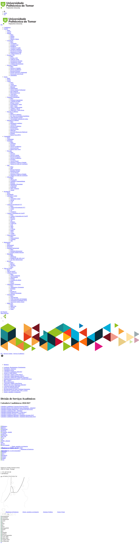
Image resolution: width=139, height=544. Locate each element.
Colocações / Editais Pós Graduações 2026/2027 (16, 377)
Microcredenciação (15, 92)
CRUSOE (13, 265)
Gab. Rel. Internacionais (16, 259)
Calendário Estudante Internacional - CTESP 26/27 (14, 412)
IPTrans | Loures (14, 103)
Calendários (13, 124)
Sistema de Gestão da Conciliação (19, 164)
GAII (11, 201)
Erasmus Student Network (17, 252)
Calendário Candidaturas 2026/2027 (13, 371)
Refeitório (12, 288)
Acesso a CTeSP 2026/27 (10, 373)
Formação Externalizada (13, 97)
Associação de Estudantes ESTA (18, 300)
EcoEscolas (13, 187)
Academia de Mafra (15, 101)
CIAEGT (12, 219)
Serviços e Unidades (12, 65)
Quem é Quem (61, 512)
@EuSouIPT (10, 177)
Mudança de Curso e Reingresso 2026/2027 (15, 384)
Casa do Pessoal (14, 161)
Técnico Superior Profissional (17, 90)
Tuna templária (14, 277)
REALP (9, 261)
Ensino (5, 76)
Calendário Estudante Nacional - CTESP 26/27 (13, 413)
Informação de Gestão (15, 52)
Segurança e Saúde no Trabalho (18, 162)
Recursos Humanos (15, 71)
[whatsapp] (17, 515)
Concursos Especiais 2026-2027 (12, 386)
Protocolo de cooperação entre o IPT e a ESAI (15, 390)
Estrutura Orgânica (48, 512)
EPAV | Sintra (13, 106)
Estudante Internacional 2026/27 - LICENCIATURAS (18, 379)
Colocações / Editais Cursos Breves (13, 383)
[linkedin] (11, 515)
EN (5, 14)
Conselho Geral (14, 45)
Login (5, 13)
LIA (11, 203)
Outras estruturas (11, 235)
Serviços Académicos (15, 69)
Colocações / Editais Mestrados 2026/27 (14, 376)
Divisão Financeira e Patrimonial (18, 72)
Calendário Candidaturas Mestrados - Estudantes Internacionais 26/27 (18, 416)
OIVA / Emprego (14, 188)
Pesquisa (5, 311)
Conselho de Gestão (15, 47)
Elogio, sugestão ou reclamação (30, 512)
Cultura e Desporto (12, 272)
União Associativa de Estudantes (18, 299)
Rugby (12, 281)
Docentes (9, 151)
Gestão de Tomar (14, 59)
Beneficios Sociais (15, 171)
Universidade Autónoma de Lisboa (19, 119)
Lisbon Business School (16, 117)
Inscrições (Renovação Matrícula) (18, 132)
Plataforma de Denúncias (12, 512)
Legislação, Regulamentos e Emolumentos (14, 367)
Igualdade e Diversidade (16, 184)
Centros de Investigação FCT (14, 204)
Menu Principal (4, 313)
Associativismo (11, 294)
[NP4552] (3, 452)
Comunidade (7, 136)
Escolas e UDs (11, 55)
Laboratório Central (12, 196)
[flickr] (14, 515)
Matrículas (13, 130)
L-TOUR (12, 229)
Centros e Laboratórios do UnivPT (16, 213)
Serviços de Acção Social (16, 74)
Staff (8, 165)
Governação (10, 40)
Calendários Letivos (9, 370)
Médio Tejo (10, 303)
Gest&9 (12, 233)
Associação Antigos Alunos (17, 301)
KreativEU (10, 246)
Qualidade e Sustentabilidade (17, 181)
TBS (11, 241)
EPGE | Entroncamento (16, 107)
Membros (6, 364)
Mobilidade (10, 254)
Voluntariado (13, 185)
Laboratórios (13, 75)
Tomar (12, 309)
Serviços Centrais (14, 155)
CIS (11, 220)
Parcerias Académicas (12, 111)
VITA (11, 232)
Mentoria (12, 182)
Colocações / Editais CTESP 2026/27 (13, 374)
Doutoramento (14, 88)
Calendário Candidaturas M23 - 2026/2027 (11, 411)
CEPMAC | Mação (15, 108)
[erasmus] (3, 456)
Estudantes (10, 140)
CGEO (12, 209)
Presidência (13, 46)
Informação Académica (13, 120)
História (9, 33)
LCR (11, 225)
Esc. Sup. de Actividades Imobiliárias (19, 116)
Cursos (9, 81)
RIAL (11, 267)
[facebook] (2, 515)
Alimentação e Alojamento (14, 284)
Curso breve (13, 94)
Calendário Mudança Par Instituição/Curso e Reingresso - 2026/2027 (18, 408)
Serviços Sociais (14, 129)
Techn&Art (13, 211)
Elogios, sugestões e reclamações (12, 392)
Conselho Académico (15, 49)
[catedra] (3, 458)
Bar (11, 290)
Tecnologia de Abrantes (16, 61)
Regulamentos (14, 127)
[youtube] (8, 515)
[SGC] (3, 454)
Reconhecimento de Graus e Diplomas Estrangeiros (17, 389)
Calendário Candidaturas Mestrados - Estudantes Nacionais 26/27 (17, 415)
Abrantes (12, 307)
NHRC (12, 230)
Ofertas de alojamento (15, 293)
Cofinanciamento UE (15, 53)
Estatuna (12, 278)
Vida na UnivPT (8, 268)
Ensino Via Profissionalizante (11, 387)
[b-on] (2, 459)
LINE (11, 227)
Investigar (12, 159)
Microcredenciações (9, 382)
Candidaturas (7, 27)
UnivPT (6, 29)
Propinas (12, 133)
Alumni (12, 190)
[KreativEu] (4, 455)
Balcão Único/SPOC (15, 135)
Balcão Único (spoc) (15, 149)
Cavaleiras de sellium (15, 280)
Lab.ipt (12, 200)
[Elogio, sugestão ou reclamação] (5, 445)
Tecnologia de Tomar (15, 62)
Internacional (7, 242)
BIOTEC (12, 217)
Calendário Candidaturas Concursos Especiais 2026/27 (14, 406)
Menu (8, 30)
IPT (2, 24)
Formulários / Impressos (10, 368)
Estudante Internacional (13, 248)
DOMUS (12, 222)
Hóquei (12, 283)
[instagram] (5, 515)
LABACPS (13, 223)
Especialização (14, 95)
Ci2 (11, 210)
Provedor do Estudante (16, 50)
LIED (11, 226)
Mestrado (12, 87)
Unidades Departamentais (16, 63)
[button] (1, 542)
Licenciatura (13, 85)
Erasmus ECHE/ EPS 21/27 (17, 258)
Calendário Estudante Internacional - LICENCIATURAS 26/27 (17, 409)
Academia (12, 239)
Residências (13, 291)
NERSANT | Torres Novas (17, 110)
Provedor (12, 145)
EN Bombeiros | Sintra (16, 104)
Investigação (7, 191)
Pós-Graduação (14, 91)
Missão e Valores (14, 39)
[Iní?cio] (18, 9)
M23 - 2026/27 (8, 380)
